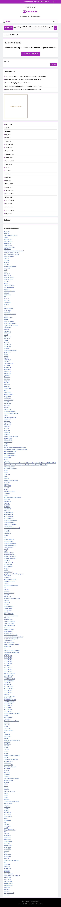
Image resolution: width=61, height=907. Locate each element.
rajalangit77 (7, 826)
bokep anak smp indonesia (11, 860)
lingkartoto (7, 232)
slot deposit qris (8, 308)
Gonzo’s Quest (8, 438)
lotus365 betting (8, 631)
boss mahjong (8, 841)
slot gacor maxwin (9, 893)
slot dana (6, 478)
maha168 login (8, 279)
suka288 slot (7, 392)
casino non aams (9, 623)
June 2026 (8, 131)
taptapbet (6, 348)
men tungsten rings (9, 625)
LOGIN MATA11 (8, 761)
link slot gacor (8, 845)
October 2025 (8, 157)
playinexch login (8, 606)
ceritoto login (7, 597)
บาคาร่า (6, 264)
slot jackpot (7, 369)
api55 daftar (7, 814)
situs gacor (7, 742)
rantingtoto (7, 807)
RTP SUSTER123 (9, 614)
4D (5, 832)
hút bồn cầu (7, 344)
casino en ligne (8, 619)
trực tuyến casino (9, 287)
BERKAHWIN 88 (8, 512)
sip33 (5, 390)
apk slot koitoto (8, 780)
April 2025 (7, 177)
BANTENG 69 (8, 684)
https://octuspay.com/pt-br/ (12, 713)
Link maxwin (7, 763)
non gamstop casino (10, 314)
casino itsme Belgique (10, 266)
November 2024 (9, 194)
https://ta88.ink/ (8, 547)
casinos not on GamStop (11, 325)
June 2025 (8, 171)
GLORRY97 (7, 532)
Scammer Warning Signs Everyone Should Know (17, 83)
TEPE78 (6, 811)
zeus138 (6, 858)
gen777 (6, 476)
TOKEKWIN (7, 665)
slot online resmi (8, 730)
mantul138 (7, 375)
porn (5, 272)
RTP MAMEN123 (8, 518)
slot (5, 296)
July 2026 (7, 128)
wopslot (6, 461)
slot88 (6, 283)
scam (5, 818)
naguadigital (7, 849)
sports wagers (8, 881)
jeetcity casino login (9, 453)
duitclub (6, 298)
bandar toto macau (9, 291)
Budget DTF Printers (9, 830)
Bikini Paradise (8, 566)
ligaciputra (7, 772)
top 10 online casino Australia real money (15, 449)
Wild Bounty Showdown (10, 468)
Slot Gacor (7, 725)
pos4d (6, 444)
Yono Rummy (8, 239)
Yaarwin (6, 342)
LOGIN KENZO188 (9, 702)
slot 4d (6, 786)
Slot (5, 306)
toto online (7, 365)
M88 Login (7, 430)
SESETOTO (7, 577)
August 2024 (8, 203)
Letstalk (6, 583)
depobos (6, 484)
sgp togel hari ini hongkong (11, 253)
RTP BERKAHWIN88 (9, 696)
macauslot (7, 618)
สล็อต (5, 415)
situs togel (7, 530)
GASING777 (7, 509)
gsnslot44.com (8, 572)
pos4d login (7, 388)
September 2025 (9, 161)
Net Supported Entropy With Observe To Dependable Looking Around (23, 79)
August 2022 (8, 213)
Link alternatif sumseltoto (11, 413)
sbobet (6, 793)
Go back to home (30, 54)
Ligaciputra (7, 728)
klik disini (6, 790)
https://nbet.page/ (9, 554)
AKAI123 (6, 503)
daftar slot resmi (8, 874)
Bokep (6, 237)
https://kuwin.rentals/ (10, 524)
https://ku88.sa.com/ (10, 543)
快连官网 (6, 824)
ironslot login (7, 868)
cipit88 (6, 495)
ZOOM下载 (7, 734)
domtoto (6, 782)
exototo (6, 316)
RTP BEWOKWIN (8, 675)
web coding (7, 719)
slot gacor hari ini (9, 256)
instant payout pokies (10, 579)
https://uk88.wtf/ (9, 541)
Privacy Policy (39, 904)
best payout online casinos (11, 778)
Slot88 (6, 340)
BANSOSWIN (7, 501)
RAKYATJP (7, 505)
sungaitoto (7, 381)
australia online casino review (12, 497)
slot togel (6, 799)
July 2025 (7, 167)
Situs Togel (7, 864)
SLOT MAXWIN (8, 704)
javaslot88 (7, 268)
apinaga (6, 293)
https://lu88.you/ (9, 553)
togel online (7, 331)
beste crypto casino (9, 581)
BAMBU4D (7, 866)
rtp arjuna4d (7, 302)
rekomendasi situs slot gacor (12, 876)
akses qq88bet (8, 241)
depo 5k (6, 358)
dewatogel (7, 432)
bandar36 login (8, 633)
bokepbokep (7, 837)
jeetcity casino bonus (10, 451)
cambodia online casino (10, 235)
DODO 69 (6, 694)
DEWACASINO (8, 440)
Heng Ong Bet (8, 608)
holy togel (7, 300)
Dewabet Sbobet (8, 363)
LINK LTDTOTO (8, 562)
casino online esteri (9, 621)
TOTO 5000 (7, 879)
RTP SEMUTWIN (8, 516)
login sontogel (8, 526)
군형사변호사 (8, 610)
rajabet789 (7, 560)
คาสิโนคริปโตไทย (9, 285)
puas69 (6, 489)
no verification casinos (10, 520)
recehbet (6, 304)
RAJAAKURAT (8, 245)
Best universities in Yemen (11, 721)
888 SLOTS (7, 281)
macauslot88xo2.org (10, 417)
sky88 (5, 551)
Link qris (6, 749)
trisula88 (6, 833)
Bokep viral (7, 377)
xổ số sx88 (7, 482)
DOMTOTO (7, 474)
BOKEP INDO (7, 575)
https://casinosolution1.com (12, 598)
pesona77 (7, 329)
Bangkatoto (7, 835)
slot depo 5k (7, 367)
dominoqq (7, 774)
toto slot (6, 402)
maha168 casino (9, 277)
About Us (25, 904)
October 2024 (8, 197)
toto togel (6, 361)
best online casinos (9, 673)
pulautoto (6, 260)
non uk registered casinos (11, 585)
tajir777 (6, 751)
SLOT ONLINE (8, 656)
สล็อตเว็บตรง (7, 327)
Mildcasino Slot (8, 765)
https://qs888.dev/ (9, 522)
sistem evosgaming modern (12, 740)
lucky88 (6, 549)
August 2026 (8, 124)
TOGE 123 (7, 511)
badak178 (7, 499)
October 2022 (8, 207)
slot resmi (7, 289)
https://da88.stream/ (10, 545)
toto (5, 587)
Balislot (6, 354)
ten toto (6, 356)
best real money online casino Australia (15, 447)
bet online (7, 602)
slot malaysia (8, 816)
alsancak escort (8, 394)
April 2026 (7, 137)
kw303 (6, 828)
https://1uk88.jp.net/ (10, 411)
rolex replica (7, 646)
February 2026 (9, 144)
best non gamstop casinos (11, 254)
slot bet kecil (7, 877)
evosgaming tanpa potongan (12, 755)
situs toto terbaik (8, 400)
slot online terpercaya (10, 323)
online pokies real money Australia (13, 637)
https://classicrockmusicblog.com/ (14, 251)
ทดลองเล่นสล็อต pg (9, 791)
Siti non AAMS (8, 803)
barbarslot (7, 768)
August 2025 (8, 164)
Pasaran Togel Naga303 (11, 759)
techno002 (7, 312)
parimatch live (8, 564)
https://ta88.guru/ (9, 539)
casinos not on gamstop (11, 436)
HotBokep (7, 426)
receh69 (6, 535)
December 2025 (9, 151)
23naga (6, 726)
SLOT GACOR (8, 667)
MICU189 (6, 809)
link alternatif (7, 243)
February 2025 (9, 184)
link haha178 (7, 333)
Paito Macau (7, 744)
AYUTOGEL (7, 872)
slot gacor (7, 274)
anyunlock (7, 405)
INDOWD (6, 382)
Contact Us (31, 904)
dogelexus (7, 843)
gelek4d (6, 319)
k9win (5, 270)
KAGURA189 (7, 812)
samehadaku (7, 403)
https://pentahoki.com (10, 350)
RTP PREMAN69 (8, 686)
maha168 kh (7, 275)
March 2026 (8, 141)
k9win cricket (7, 310)
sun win (6, 612)
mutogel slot (7, 820)
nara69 (6, 335)
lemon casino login (9, 247)
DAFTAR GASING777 (10, 700)
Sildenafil (6, 428)
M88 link (6, 262)
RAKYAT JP (7, 682)
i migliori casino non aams (11, 801)
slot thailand (7, 295)
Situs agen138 (8, 640)
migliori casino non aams (11, 616)
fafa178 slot (7, 249)
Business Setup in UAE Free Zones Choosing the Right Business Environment (25, 76)
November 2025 (9, 154)
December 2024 (9, 190)
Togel (5, 853)
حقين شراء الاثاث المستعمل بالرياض (13, 574)
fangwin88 (7, 493)
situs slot (6, 851)
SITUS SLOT (7, 486)
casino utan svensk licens (11, 639)
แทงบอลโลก (7, 533)
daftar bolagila (8, 317)
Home (19, 904)
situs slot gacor (8, 883)
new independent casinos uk (12, 528)
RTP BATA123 (8, 677)
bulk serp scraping (9, 593)
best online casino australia (11, 650)
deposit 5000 (7, 409)
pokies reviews (8, 442)
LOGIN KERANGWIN (9, 679)
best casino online (9, 642)
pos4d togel (7, 854)
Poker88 (6, 595)
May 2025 (7, 174)
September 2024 (9, 200)
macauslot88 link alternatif (11, 652)
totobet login (7, 360)
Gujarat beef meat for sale (11, 644)
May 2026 (7, 134)
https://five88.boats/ (10, 556)
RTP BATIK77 (8, 707)
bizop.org (6, 776)
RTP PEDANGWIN (9, 681)
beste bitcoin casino (9, 491)
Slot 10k (6, 604)
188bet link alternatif (10, 767)
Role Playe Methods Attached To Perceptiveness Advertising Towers (23, 89)
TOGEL (6, 738)
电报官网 (6, 407)
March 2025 (8, 180)
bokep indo (7, 352)
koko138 (6, 233)
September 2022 (9, 210)
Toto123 (6, 770)
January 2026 (8, 147)
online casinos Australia (10, 635)
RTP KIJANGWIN (8, 688)
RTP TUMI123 (8, 705)
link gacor (7, 386)
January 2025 (8, 187)
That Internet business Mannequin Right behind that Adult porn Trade (31, 1)
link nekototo (7, 337)
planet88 (6, 746)
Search (6, 61)
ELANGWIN (7, 507)
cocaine (6, 568)
